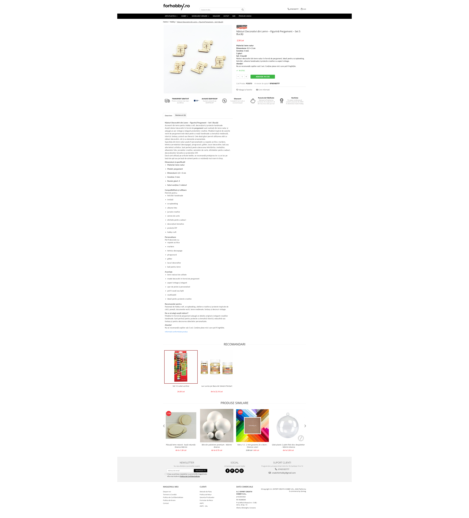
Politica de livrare (169, 500)
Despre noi (167, 491)
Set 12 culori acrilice (181, 386)
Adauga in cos (263, 76)
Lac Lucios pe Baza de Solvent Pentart (216, 386)
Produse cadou (245, 16)
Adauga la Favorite (245, 90)
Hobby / (173, 22)
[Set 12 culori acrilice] (181, 367)
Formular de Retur (206, 500)
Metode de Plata (206, 491)
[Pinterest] (232, 471)
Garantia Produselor (207, 497)
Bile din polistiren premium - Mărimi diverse (217, 446)
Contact (166, 503)
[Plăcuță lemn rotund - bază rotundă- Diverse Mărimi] (181, 425)
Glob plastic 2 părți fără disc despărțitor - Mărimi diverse (288, 446)
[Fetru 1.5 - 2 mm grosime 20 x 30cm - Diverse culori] (252, 425)
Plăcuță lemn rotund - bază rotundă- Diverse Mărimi (181, 446)
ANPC (202, 503)
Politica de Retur (206, 494)
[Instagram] (241, 471)
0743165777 (283, 469)
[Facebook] (227, 471)
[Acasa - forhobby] (179, 6)
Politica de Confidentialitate (190, 476)
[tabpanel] (198, 59)
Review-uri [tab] (180, 115)
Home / (166, 22)
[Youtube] (237, 471)
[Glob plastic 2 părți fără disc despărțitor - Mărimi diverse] (288, 425)
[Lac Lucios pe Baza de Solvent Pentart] (216, 367)
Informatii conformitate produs (176, 332)
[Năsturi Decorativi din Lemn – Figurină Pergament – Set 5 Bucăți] (198, 59)
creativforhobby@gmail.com (283, 473)
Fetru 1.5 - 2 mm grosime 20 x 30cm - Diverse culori (252, 446)
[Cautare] (242, 10)
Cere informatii (264, 90)
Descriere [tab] (168, 115)
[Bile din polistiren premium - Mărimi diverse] (216, 425)
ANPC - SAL (204, 506)
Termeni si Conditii (169, 494)
